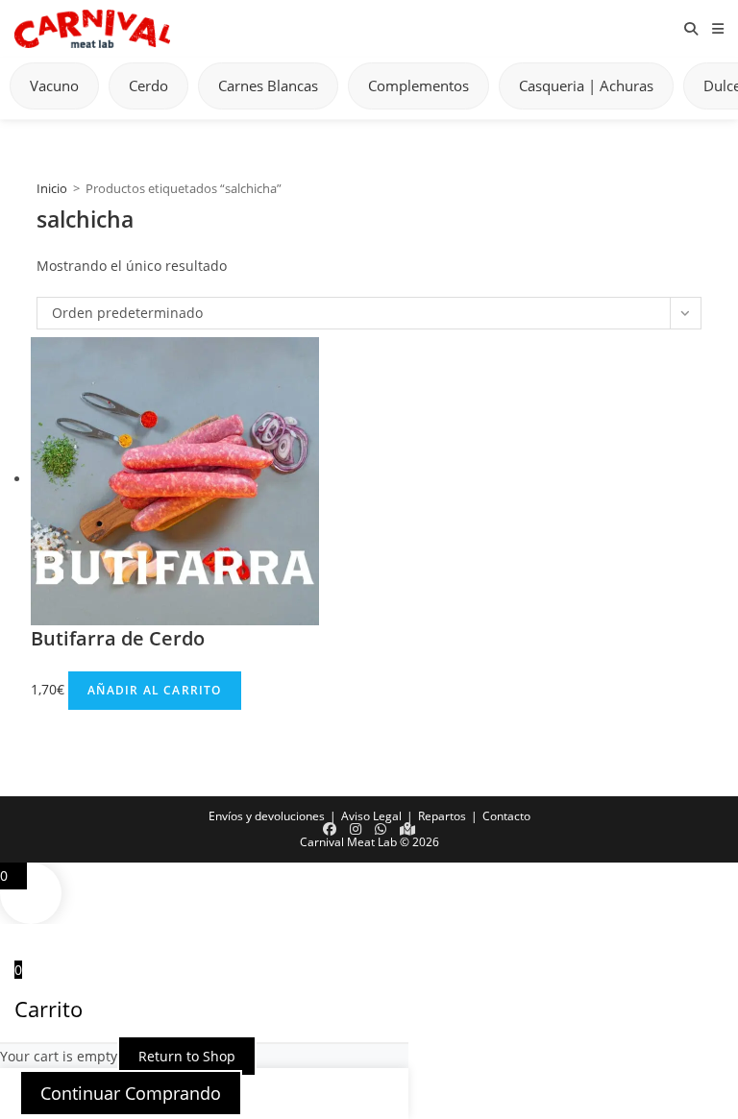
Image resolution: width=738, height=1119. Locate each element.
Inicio (52, 188)
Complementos (418, 85)
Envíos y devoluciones (267, 816)
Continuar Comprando (130, 1093)
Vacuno (54, 85)
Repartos (442, 816)
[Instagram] (355, 829)
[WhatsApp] (380, 829)
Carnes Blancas (268, 85)
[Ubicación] (407, 829)
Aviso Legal (371, 816)
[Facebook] (329, 829)
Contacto (506, 816)
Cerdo (148, 85)
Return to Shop (186, 1056)
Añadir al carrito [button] (154, 690)
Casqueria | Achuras (586, 85)
